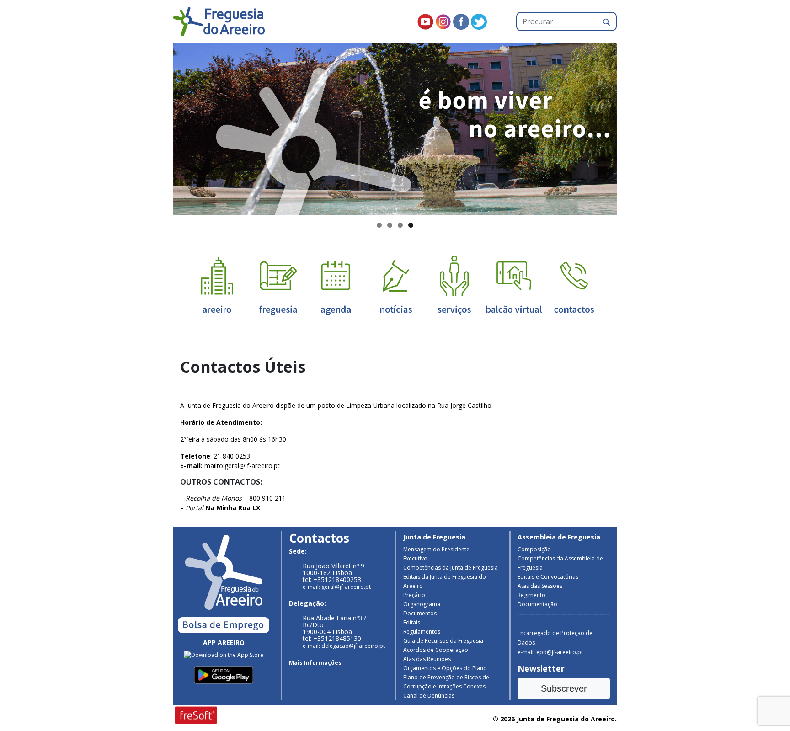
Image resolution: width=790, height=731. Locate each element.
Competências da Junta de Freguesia (450, 567)
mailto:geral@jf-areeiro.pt (242, 465)
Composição (534, 549)
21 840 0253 (232, 456)
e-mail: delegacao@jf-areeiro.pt (344, 646)
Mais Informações (315, 663)
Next (633, 127)
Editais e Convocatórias (548, 577)
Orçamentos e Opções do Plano (445, 668)
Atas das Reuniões (427, 659)
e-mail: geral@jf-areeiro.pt (337, 587)
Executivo (415, 558)
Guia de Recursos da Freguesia (443, 641)
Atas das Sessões (540, 586)
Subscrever (564, 688)
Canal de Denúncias (428, 695)
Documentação (537, 604)
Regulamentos (421, 631)
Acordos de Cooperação (435, 650)
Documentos (420, 613)
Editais (411, 622)
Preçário (414, 595)
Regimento (531, 595)
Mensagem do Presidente (436, 549)
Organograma (421, 604)
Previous (157, 127)
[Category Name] (335, 284)
